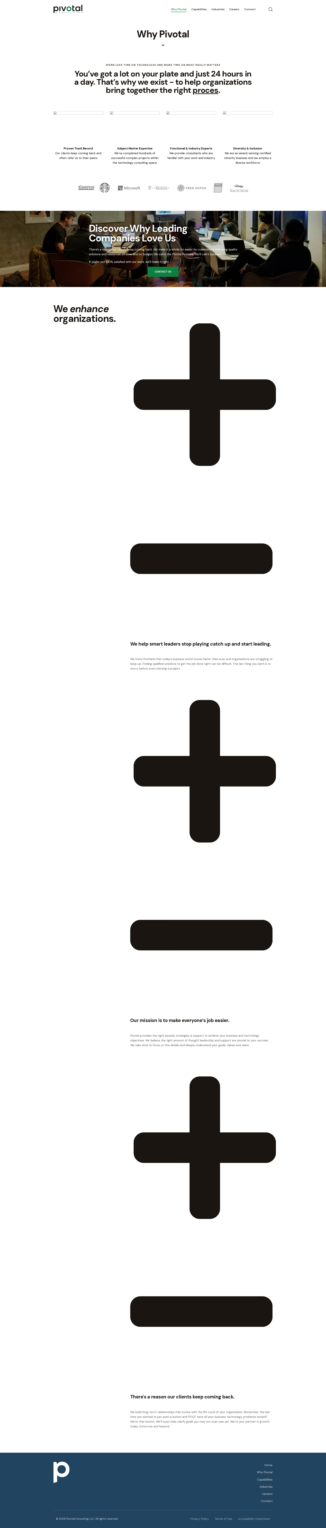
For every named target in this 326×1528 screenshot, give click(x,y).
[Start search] (270, 9)
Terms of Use (223, 1519)
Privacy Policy (199, 1519)
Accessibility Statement (254, 1519)
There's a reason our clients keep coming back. (182, 1397)
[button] (201, 480)
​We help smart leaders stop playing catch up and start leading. (200, 644)
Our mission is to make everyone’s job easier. (179, 1020)
